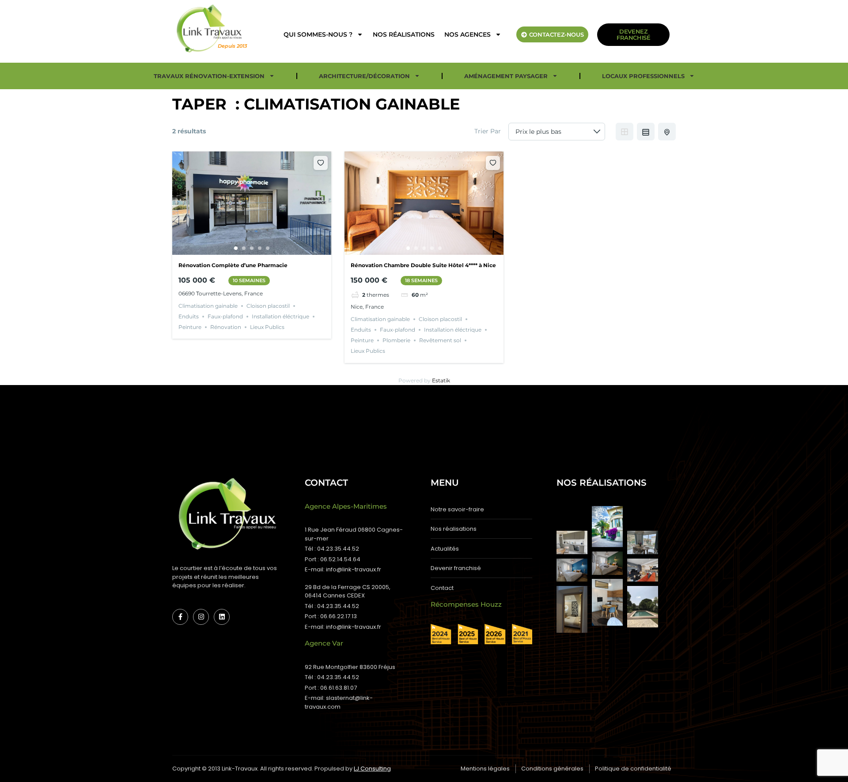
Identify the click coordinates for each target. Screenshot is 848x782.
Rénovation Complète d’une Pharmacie (233, 265)
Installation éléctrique (280, 316)
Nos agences (467, 34)
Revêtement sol (440, 340)
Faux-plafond (225, 316)
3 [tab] (252, 248)
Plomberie (396, 340)
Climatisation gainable (208, 305)
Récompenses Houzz (466, 604)
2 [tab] (244, 248)
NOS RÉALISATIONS (404, 34)
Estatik (441, 380)
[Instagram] (201, 617)
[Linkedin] (222, 617)
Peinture (189, 327)
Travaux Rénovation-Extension (209, 75)
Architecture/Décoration (364, 75)
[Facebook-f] (180, 617)
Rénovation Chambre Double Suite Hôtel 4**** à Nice (423, 265)
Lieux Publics (267, 327)
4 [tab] (259, 248)
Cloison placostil (268, 305)
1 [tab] (236, 248)
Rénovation (225, 327)
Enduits (188, 316)
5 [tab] (267, 248)
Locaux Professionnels (643, 75)
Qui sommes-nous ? (318, 34)
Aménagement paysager (506, 75)
